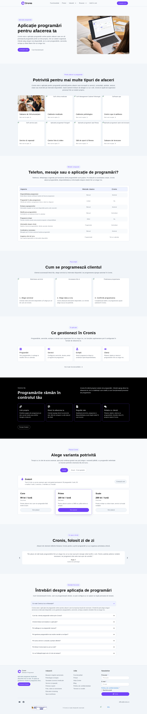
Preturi (64, 3)
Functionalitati (54, 3)
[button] (20, 558)
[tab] (64, 470)
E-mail (103, 681)
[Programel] (26, 3)
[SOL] (107, 708)
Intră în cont (93, 3)
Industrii (71, 3)
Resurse (81, 3)
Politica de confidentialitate (110, 688)
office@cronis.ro (124, 702)
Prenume (104, 675)
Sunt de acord (107, 690)
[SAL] (39, 708)
